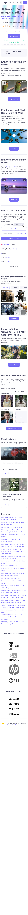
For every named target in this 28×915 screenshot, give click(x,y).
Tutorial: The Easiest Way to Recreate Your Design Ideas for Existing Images (13, 606)
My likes (6, 287)
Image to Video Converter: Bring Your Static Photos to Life (13, 332)
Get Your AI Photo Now (13, 375)
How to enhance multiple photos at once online (13, 562)
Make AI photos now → (14, 428)
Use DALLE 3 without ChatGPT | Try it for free (13, 536)
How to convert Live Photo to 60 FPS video (12, 611)
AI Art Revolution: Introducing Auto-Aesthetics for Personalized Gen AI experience (12, 617)
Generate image (9, 224)
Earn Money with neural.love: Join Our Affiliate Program (13, 587)
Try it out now (14, 99)
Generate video (19, 224)
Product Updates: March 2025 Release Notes (13, 582)
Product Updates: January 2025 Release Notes (13, 569)
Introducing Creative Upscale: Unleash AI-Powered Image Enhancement (13, 601)
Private (5, 261)
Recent (15, 287)
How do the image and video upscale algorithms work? (12, 523)
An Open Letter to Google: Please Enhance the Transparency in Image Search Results (12, 551)
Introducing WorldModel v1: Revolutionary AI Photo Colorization (12, 531)
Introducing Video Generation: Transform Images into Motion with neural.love (14, 596)
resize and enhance (11, 166)
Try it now (14, 199)
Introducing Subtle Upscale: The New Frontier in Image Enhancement (12, 623)
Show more (14, 318)
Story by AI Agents (8, 249)
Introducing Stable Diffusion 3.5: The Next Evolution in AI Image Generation (13, 545)
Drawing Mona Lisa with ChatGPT (11, 578)
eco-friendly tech (5, 216)
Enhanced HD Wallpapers (9, 566)
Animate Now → (14, 364)
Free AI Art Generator (13, 210)
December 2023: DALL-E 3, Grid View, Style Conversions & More (13, 557)
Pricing (9, 2)
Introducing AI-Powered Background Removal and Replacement (12, 574)
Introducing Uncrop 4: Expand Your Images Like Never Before (12, 518)
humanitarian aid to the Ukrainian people (14, 724)
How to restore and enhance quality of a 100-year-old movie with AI (13, 592)
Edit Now (14, 148)
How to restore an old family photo (11, 527)
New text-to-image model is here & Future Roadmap (12, 540)
